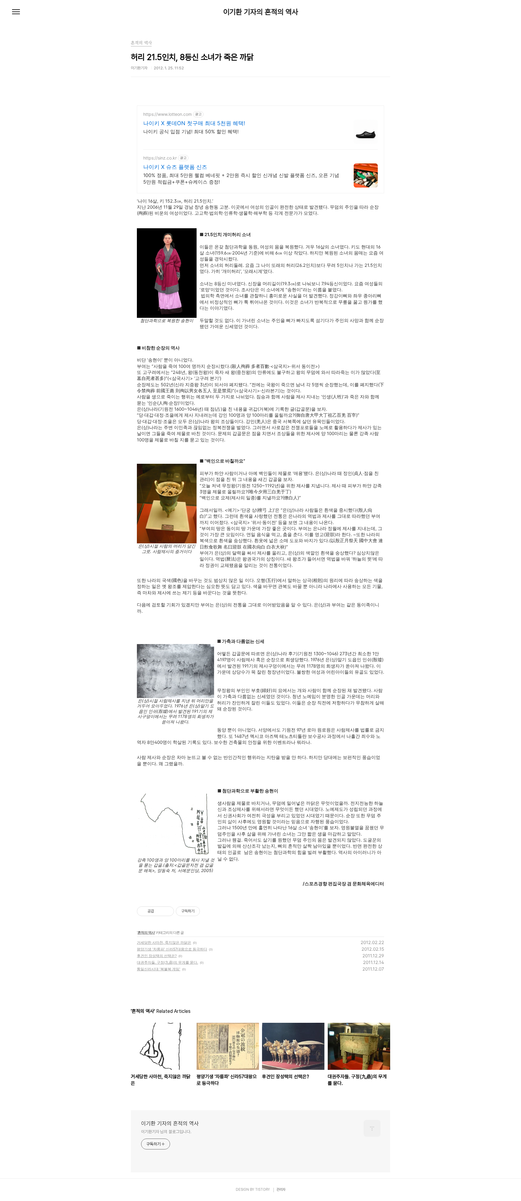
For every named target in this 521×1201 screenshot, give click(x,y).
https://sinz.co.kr (160, 157)
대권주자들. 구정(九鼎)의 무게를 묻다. (167, 962)
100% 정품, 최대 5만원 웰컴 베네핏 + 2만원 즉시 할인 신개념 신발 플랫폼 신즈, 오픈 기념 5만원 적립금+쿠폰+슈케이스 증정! (241, 178)
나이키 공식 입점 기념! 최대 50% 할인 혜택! (190, 131)
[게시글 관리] (167, 911)
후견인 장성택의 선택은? (157, 955)
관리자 (281, 1189)
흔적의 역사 (146, 932)
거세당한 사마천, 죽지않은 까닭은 (164, 942)
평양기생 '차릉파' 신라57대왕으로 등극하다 (172, 949)
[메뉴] (16, 12)
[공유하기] (159, 911)
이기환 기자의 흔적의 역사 (260, 12)
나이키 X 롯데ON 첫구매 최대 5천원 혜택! (194, 123)
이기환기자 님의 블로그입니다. (166, 1131)
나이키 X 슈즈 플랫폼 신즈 (175, 167)
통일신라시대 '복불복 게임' (158, 969)
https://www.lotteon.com (167, 114)
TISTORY (262, 1189)
